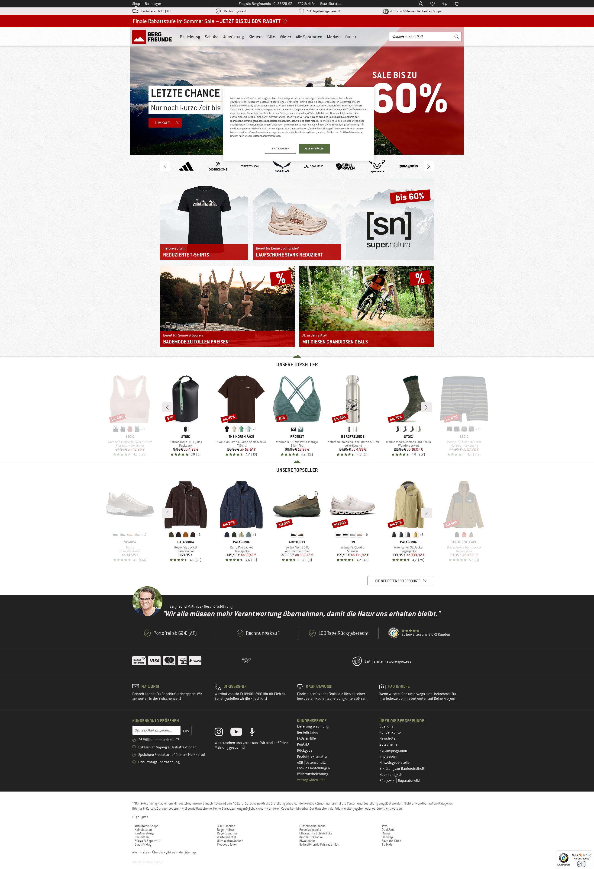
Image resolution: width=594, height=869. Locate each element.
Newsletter (388, 738)
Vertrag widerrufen (311, 780)
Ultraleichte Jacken (230, 841)
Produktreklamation (312, 756)
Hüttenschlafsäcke (312, 826)
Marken (334, 36)
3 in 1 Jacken (226, 826)
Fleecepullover (227, 844)
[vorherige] (167, 407)
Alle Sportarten (309, 36)
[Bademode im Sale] (227, 306)
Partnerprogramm (393, 750)
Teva (384, 826)
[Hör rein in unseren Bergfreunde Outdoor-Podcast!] (255, 732)
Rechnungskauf (235, 11)
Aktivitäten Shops (146, 826)
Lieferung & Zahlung (313, 726)
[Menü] (590, 853)
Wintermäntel (226, 837)
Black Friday (143, 844)
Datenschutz (316, 762)
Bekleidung (190, 36)
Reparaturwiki (409, 780)
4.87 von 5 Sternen (415, 11)
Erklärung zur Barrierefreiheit (401, 768)
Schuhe (212, 36)
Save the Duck (391, 841)
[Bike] (366, 306)
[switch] (581, 864)
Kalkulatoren (143, 829)
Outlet (350, 36)
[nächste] (426, 407)
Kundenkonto (390, 732)
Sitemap (190, 852)
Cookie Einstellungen (313, 768)
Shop (136, 3)
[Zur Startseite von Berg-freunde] (153, 36)
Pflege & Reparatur (148, 841)
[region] (298, 124)
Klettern (256, 36)
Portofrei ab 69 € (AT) (156, 11)
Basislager (153, 3)
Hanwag (387, 837)
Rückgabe (304, 750)
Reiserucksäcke (310, 829)
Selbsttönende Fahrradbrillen (319, 844)
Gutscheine (388, 744)
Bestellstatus (307, 732)
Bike (271, 36)
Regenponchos (227, 833)
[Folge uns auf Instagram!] (222, 732)
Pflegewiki (387, 780)
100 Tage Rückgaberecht (323, 11)
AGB (300, 762)
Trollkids (387, 844)
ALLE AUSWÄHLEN (314, 148)
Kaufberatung (144, 833)
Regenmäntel (226, 829)
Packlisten (142, 837)
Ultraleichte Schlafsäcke (315, 833)
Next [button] (429, 166)
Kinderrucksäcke (311, 837)
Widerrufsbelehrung (312, 774)
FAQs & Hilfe (306, 738)
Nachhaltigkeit (391, 774)
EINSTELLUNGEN (280, 148)
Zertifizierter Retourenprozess (388, 661)
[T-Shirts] (204, 219)
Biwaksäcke (307, 841)
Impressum (388, 756)
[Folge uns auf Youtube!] (239, 732)
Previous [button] (165, 166)
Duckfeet (388, 829)
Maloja (386, 833)
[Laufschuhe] (297, 219)
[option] (186, 166)
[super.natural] (390, 219)
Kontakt (303, 744)
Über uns (386, 726)
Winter (285, 36)
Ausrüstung (233, 36)
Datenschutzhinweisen (267, 136)
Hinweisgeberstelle (394, 762)
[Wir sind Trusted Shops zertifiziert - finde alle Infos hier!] (394, 633)
